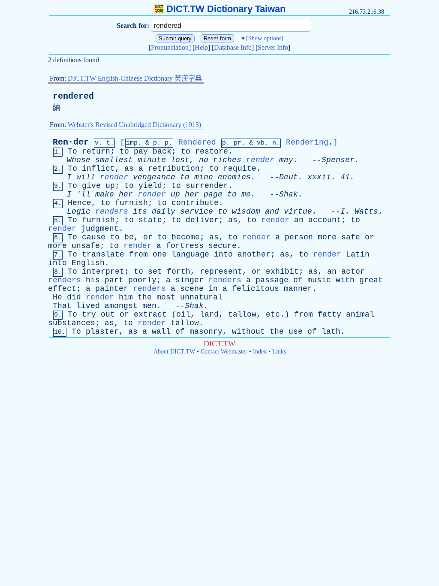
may (286, 160)
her (126, 194)
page (213, 194)
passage (272, 280)
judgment (100, 228)
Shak (288, 194)
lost (180, 160)
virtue (298, 211)
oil (183, 314)
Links (279, 351)
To (72, 151)
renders (111, 211)
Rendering (307, 142)
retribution (174, 168)
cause (93, 237)
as (129, 168)
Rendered (197, 142)
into (223, 254)
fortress (185, 246)
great (371, 280)
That (62, 306)
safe (350, 237)
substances (71, 323)
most (165, 297)
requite (239, 168)
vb (261, 143)
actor (353, 271)
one (160, 254)
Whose (78, 160)
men (149, 306)
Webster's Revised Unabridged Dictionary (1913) (134, 124)
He (57, 297)
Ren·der (71, 142)
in (213, 288)
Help (201, 47)
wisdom (246, 211)
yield (150, 185)
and (272, 211)
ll (85, 194)
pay (141, 151)
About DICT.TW (174, 351)
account (324, 220)
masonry (206, 331)
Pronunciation (170, 47)
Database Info (233, 47)
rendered (73, 96)
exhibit (282, 271)
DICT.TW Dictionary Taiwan (226, 8)
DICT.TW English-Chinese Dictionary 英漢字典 (135, 78)
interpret (103, 271)
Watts (366, 211)
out (108, 314)
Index (260, 351)
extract (150, 314)
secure (222, 246)
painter (111, 288)
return (96, 151)
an (299, 220)
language (190, 254)
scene (192, 288)
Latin (358, 254)
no (203, 160)
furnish (131, 203)
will (85, 177)
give (91, 185)
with (345, 280)
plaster (102, 331)
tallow (242, 314)
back (162, 151)
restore (211, 151)
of (298, 280)
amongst (121, 306)
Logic (78, 211)
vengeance (154, 177)
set (155, 271)
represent (221, 271)
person (299, 237)
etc (273, 314)
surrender (207, 185)
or (148, 237)
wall (161, 331)
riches (227, 160)
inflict (98, 168)
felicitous (255, 288)
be (129, 237)
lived (88, 306)
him (126, 297)
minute (152, 160)
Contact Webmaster (224, 351)
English (88, 263)
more (327, 237)
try (89, 314)
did (74, 297)
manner (298, 288)
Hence (79, 203)
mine (203, 177)
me (246, 194)
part (114, 280)
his (93, 280)
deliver (202, 220)
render (260, 160)
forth (178, 271)
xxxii (319, 177)
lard (209, 314)
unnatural (201, 297)
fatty (329, 314)
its (140, 211)
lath (331, 331)
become (185, 237)
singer (189, 280)
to (124, 151)
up (110, 185)
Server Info (273, 47)
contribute (195, 203)
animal (360, 314)
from (138, 254)
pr (237, 143)
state (150, 220)
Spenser (338, 160)
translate (103, 254)
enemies (234, 177)
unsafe (86, 246)
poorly (142, 280)
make (104, 194)
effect (62, 288)
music (319, 280)
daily (163, 211)
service (196, 211)
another (254, 254)
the (145, 297)
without (248, 331)
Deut (288, 177)
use (296, 331)
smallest (114, 160)
